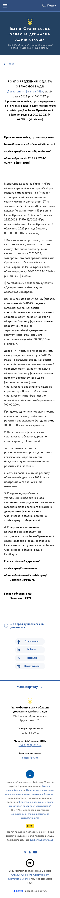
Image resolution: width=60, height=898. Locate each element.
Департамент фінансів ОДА (25, 91)
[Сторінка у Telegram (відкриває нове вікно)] (25, 852)
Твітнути (31, 658)
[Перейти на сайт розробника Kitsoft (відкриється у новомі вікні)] (18, 891)
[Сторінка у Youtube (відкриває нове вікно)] (35, 852)
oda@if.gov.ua (30, 758)
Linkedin (31, 649)
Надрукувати (32, 666)
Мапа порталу (27, 687)
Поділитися (31, 641)
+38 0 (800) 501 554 (30, 745)
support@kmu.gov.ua (41, 840)
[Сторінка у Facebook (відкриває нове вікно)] (30, 852)
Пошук (51, 5)
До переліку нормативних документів (27, 626)
